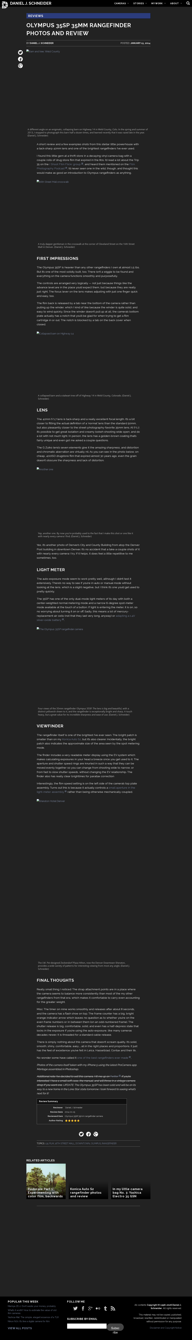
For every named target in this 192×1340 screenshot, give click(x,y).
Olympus (96, 1143)
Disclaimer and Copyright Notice (166, 1328)
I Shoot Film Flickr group (65, 164)
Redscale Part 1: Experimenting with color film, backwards (45, 1192)
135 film (49, 1143)
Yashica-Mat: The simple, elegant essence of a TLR (33, 1317)
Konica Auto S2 (71, 739)
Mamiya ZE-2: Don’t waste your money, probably (32, 1306)
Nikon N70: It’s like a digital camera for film (29, 1321)
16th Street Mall (65, 1143)
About (174, 3)
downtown (83, 1143)
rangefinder (109, 1143)
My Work (157, 3)
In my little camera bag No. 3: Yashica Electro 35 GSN (128, 1192)
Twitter (114, 1076)
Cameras (120, 3)
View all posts (20, 1328)
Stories (138, 3)
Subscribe (115, 1328)
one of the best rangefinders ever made (102, 1057)
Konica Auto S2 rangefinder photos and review (86, 1192)
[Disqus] (88, 1252)
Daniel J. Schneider (30, 3)
